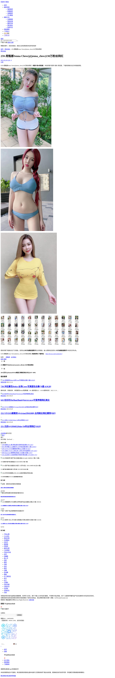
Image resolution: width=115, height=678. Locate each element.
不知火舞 (6, 534)
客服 (5, 359)
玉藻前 (6, 582)
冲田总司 (6, 586)
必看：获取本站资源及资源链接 (7, 487)
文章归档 (31, 600)
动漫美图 (10, 19)
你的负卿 (6, 584)
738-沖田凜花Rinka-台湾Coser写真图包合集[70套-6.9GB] (26, 386)
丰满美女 (6, 540)
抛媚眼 (6, 556)
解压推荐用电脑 (11, 675)
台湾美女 (13, 357)
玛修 (5, 592)
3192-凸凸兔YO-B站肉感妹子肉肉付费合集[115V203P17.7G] (19, 454)
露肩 (5, 574)
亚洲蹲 (6, 572)
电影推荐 (10, 9)
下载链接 (6, 664)
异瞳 (5, 570)
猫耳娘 (6, 544)
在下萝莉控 (7, 576)
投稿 (5, 651)
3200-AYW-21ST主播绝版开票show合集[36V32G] (16, 448)
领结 (5, 564)
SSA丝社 (6, 536)
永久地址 (6, 660)
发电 (2, 359)
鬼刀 (5, 578)
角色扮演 (10, 21)
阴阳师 (6, 546)
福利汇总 (6, 17)
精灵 (5, 568)
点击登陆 (3, 433)
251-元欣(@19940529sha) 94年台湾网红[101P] (21, 426)
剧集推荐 (10, 11)
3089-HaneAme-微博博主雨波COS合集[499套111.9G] (17, 452)
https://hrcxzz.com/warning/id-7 (54, 354)
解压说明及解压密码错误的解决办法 (8, 496)
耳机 (5, 560)
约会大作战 (7, 552)
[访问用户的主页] (3, 435)
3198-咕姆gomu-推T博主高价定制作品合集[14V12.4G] (17, 444)
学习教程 (10, 15)
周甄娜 (8, 357)
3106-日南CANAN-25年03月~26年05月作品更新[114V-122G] (19, 450)
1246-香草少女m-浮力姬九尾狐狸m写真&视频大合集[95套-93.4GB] (14, 523)
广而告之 (6, 31)
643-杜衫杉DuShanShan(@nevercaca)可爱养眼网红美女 (25, 400)
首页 (5, 5)
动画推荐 (10, 13)
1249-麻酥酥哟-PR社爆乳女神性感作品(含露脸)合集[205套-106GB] (14, 505)
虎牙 (5, 554)
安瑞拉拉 (6, 590)
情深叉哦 (6, 538)
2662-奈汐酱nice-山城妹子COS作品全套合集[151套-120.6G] (19, 446)
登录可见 (10, 27)
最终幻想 (6, 548)
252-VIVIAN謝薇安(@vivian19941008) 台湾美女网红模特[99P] (28, 413)
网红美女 (10, 25)
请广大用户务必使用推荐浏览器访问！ (8, 514)
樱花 (5, 562)
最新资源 (6, 7)
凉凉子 (6, 542)
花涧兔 (6, 588)
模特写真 (10, 23)
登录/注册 (10, 42)
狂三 (5, 580)
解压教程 (3, 675)
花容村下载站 (5, 2)
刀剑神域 (6, 550)
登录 (2, 38)
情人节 (6, 558)
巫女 (5, 566)
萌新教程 (6, 29)
